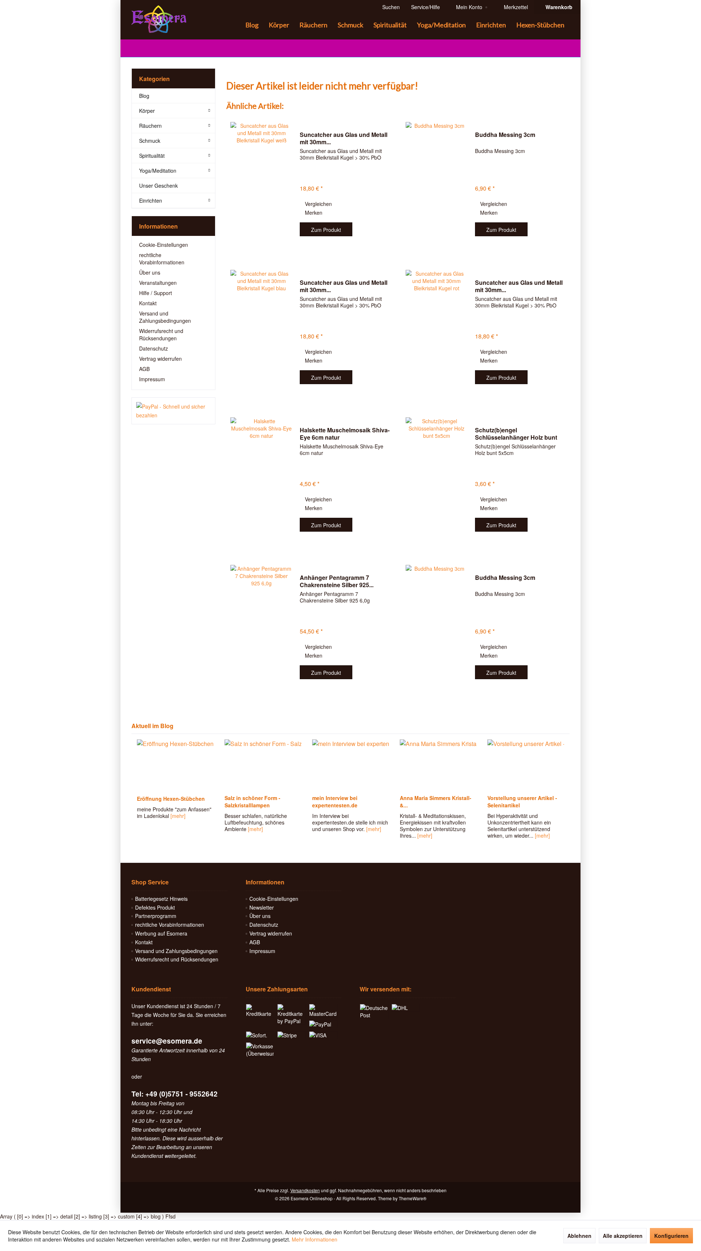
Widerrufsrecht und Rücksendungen (161, 334)
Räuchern (150, 125)
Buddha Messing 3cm (505, 135)
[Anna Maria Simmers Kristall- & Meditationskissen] (438, 765)
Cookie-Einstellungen (163, 244)
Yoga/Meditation (157, 170)
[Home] (234, 25)
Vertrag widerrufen (160, 358)
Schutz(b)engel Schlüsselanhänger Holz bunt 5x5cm (516, 433)
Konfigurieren (671, 1235)
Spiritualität (152, 155)
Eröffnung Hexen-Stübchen (171, 798)
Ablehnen (579, 1235)
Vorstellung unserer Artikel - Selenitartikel (522, 801)
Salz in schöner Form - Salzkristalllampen (252, 801)
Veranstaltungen (158, 282)
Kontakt (148, 303)
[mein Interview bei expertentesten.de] (350, 765)
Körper (147, 110)
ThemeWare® (412, 1198)
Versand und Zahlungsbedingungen (165, 317)
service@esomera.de (166, 1041)
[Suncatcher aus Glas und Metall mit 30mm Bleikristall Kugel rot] (437, 332)
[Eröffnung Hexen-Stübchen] (175, 765)
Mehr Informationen (314, 1239)
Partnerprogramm (155, 915)
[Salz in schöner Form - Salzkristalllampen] (263, 765)
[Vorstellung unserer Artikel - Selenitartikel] (525, 765)
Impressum (152, 379)
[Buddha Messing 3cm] (437, 184)
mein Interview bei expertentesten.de (334, 801)
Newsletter (261, 907)
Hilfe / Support (155, 293)
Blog (144, 95)
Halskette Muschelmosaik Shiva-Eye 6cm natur (345, 433)
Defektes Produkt (155, 907)
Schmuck (149, 140)
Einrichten (150, 200)
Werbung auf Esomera (161, 933)
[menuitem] (557, 7)
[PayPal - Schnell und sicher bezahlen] (173, 411)
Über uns (149, 272)
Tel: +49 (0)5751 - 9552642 (174, 1094)
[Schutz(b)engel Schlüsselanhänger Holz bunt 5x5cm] (437, 480)
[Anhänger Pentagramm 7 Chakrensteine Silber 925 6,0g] (261, 627)
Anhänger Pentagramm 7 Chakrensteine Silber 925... (337, 581)
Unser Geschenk (158, 185)
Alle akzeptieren (623, 1235)
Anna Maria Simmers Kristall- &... (435, 801)
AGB (144, 368)
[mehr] (178, 815)
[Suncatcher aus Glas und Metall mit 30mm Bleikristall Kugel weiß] (261, 184)
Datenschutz (153, 348)
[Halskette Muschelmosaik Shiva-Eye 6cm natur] (261, 480)
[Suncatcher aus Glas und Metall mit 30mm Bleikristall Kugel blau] (261, 332)
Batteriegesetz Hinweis (161, 898)
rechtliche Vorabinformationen (161, 258)
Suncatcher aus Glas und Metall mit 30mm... (343, 138)
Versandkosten (305, 1190)
